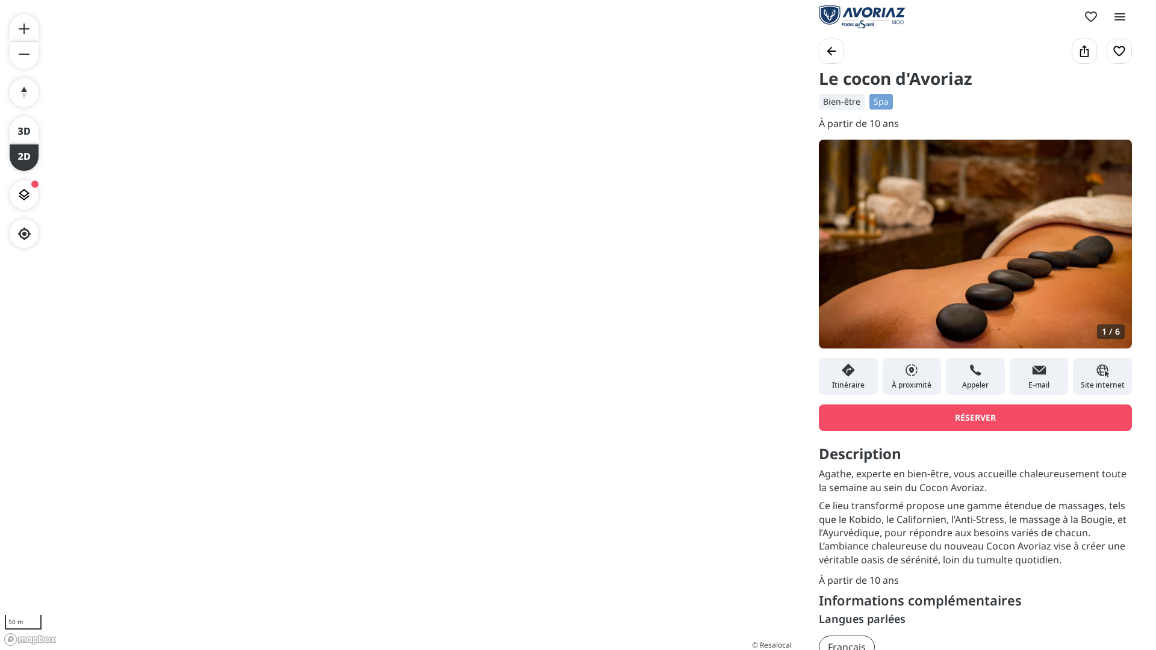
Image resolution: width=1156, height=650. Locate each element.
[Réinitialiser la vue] (24, 92)
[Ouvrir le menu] (1120, 17)
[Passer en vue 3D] (24, 130)
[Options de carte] (24, 195)
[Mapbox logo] (30, 639)
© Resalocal (772, 645)
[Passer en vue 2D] (24, 157)
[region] (397, 325)
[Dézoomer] (24, 55)
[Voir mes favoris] (1091, 17)
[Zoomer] (24, 27)
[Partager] (1084, 51)
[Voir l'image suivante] (1110, 251)
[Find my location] (24, 234)
